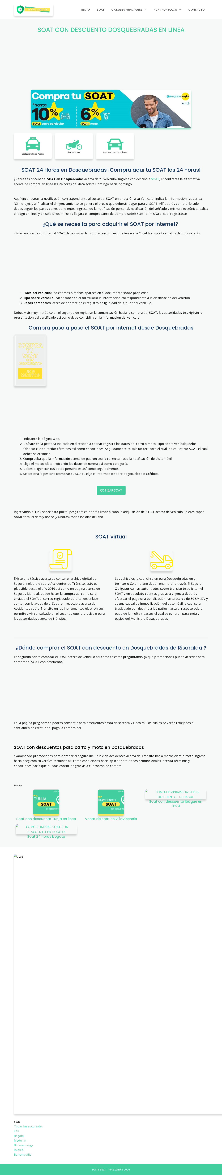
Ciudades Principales (126, 10)
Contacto (196, 10)
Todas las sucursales (28, 1126)
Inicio (85, 10)
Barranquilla (23, 1154)
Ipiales (18, 1150)
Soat (100, 10)
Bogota (19, 1136)
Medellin (20, 1140)
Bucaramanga (23, 1145)
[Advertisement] (111, 64)
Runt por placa (165, 10)
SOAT (155, 179)
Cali (16, 1131)
